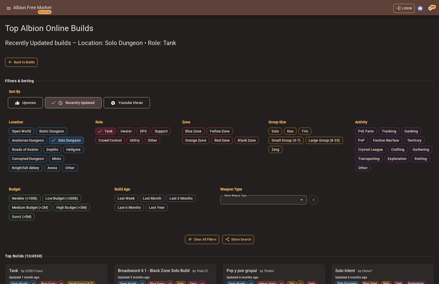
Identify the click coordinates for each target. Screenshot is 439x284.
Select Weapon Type (235, 195)
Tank (13, 270)
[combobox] (261, 200)
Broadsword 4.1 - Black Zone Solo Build (154, 270)
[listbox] (221, 102)
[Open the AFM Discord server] (420, 8)
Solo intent (345, 270)
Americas (45, 12)
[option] (25, 102)
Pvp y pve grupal (242, 270)
